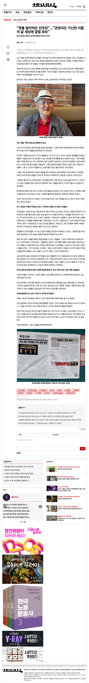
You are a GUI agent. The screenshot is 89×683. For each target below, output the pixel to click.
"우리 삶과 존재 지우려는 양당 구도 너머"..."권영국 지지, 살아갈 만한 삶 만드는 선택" (47, 413)
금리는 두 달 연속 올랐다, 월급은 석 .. (17, 480)
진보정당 (22, 390)
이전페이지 (48, 669)
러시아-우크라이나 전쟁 (19, 497)
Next (40, 506)
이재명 (39, 393)
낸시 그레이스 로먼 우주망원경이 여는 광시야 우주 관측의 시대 (72, 489)
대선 (52, 390)
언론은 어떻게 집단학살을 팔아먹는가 (70, 507)
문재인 (30, 393)
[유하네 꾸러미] (22, 583)
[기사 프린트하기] (8, 59)
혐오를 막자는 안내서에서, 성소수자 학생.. (19, 466)
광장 (60, 390)
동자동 (21, 393)
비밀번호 (55, 434)
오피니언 (39, 12)
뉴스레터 (55, 669)
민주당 (47, 393)
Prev (5, 506)
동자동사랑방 (58, 393)
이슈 (17, 12)
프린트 (8, 59)
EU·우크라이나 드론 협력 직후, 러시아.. (16, 507)
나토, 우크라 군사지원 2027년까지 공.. (16, 511)
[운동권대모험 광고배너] (22, 661)
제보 (78, 6)
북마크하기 (8, 53)
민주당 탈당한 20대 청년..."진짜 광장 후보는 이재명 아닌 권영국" (40, 423)
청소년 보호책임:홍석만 (78, 669)
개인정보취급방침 (64, 669)
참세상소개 (27, 669)
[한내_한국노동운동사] (22, 630)
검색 (84, 6)
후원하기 (34, 669)
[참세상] (13, 671)
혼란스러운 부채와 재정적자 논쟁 (68, 478)
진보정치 (44, 390)
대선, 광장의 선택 (20, 19)
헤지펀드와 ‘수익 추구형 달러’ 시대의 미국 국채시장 (71, 518)
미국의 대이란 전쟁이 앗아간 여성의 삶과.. (19, 473)
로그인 (72, 6)
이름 (19, 434)
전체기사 (8, 12)
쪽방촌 (77, 390)
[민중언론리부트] (22, 553)
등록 (82, 448)
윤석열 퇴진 (71, 393)
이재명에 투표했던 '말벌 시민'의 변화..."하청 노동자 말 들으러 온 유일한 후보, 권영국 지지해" (50, 419)
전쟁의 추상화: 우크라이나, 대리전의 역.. (17, 504)
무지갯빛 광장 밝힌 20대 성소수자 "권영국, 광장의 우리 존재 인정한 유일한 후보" (45, 416)
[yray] (22, 645)
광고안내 (41, 669)
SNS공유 (8, 47)
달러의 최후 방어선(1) (69, 498)
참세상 (44, 5)
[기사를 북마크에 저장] (8, 53)
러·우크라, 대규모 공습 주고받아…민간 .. (17, 517)
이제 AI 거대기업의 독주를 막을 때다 (17, 477)
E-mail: (83, 675)
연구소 (50, 12)
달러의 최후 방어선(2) (12, 470)
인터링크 (27, 12)
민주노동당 (32, 390)
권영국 (68, 390)
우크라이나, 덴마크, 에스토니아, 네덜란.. (17, 514)
